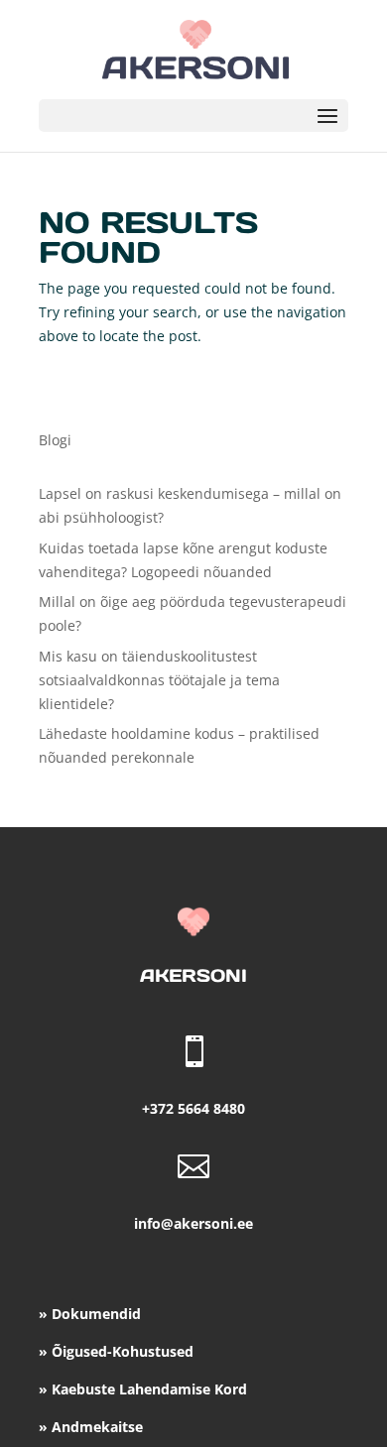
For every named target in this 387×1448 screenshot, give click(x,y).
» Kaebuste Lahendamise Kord (143, 1389)
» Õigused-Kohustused (116, 1351)
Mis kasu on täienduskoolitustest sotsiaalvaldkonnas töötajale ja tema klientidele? (159, 680)
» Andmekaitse (91, 1426)
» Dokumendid (90, 1313)
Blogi (55, 439)
